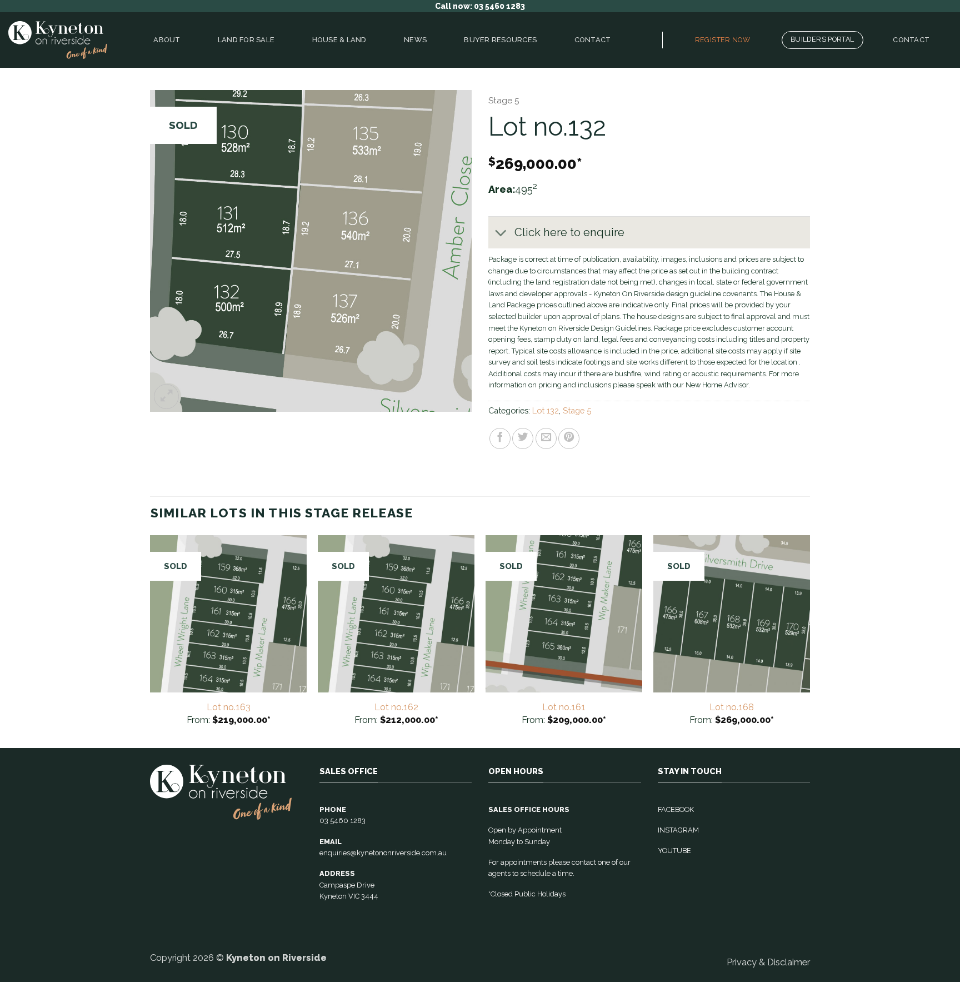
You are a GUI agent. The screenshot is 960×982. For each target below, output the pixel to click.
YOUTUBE (674, 850)
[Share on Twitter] (522, 438)
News (415, 40)
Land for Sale (246, 40)
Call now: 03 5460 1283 (480, 6)
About (166, 40)
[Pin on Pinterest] (568, 438)
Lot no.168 (731, 706)
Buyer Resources (500, 40)
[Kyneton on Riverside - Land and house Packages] (57, 40)
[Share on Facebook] (500, 438)
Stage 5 (503, 100)
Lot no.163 (229, 706)
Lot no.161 (564, 706)
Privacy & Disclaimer (768, 962)
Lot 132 (545, 410)
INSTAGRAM (678, 830)
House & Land (339, 40)
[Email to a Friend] (546, 438)
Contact (592, 40)
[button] (166, 396)
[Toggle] (500, 233)
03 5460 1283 (342, 820)
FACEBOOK (676, 809)
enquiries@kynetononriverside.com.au (383, 853)
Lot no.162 (396, 706)
